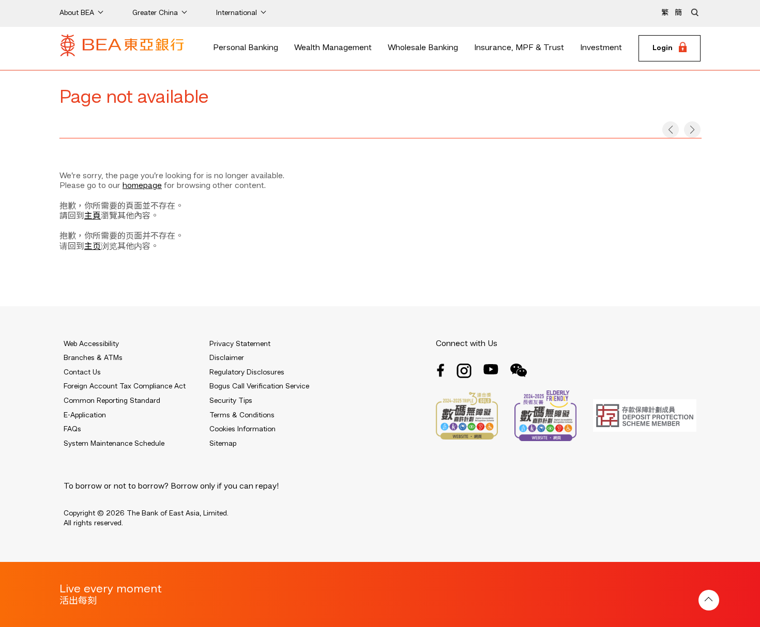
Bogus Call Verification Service (259, 386)
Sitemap (222, 443)
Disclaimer (226, 358)
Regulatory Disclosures (246, 372)
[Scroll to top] (708, 600)
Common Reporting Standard (112, 400)
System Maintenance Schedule (114, 443)
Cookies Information (242, 429)
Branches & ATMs (93, 358)
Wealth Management (333, 48)
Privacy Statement (239, 344)
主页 (92, 247)
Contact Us (82, 372)
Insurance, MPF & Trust (519, 48)
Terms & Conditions (242, 415)
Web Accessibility (91, 344)
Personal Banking (245, 48)
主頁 (92, 216)
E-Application (85, 415)
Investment (601, 48)
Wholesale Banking (423, 48)
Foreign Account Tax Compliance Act (125, 386)
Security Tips (230, 400)
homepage (142, 186)
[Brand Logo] (122, 48)
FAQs (72, 429)
